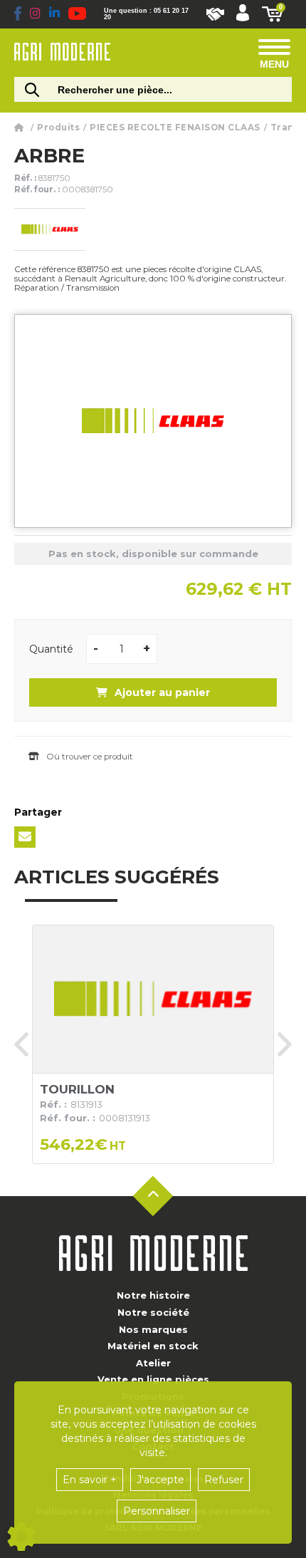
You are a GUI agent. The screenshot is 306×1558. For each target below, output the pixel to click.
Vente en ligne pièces (153, 1379)
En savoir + (90, 1479)
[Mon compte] (242, 14)
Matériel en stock (153, 1345)
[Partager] (25, 837)
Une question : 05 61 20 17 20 (146, 14)
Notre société (153, 1312)
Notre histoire (153, 1295)
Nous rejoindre (215, 14)
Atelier (153, 1363)
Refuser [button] (223, 1479)
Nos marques (153, 1329)
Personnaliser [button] (156, 1511)
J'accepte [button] (160, 1479)
